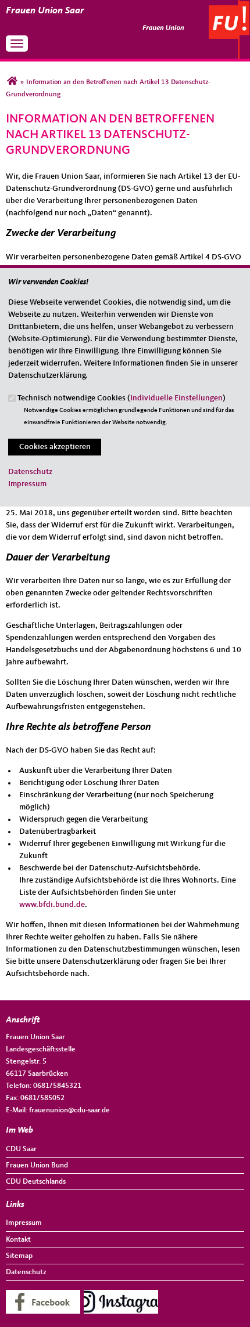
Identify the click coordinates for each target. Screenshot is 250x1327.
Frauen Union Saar (45, 11)
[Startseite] (195, 4)
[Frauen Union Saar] (12, 82)
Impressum (27, 484)
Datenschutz (30, 472)
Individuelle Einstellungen (176, 398)
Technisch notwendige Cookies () (121, 398)
